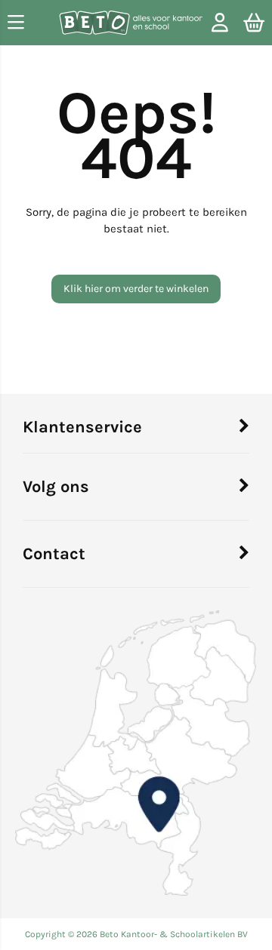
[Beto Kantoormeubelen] (130, 25)
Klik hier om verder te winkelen (136, 288)
